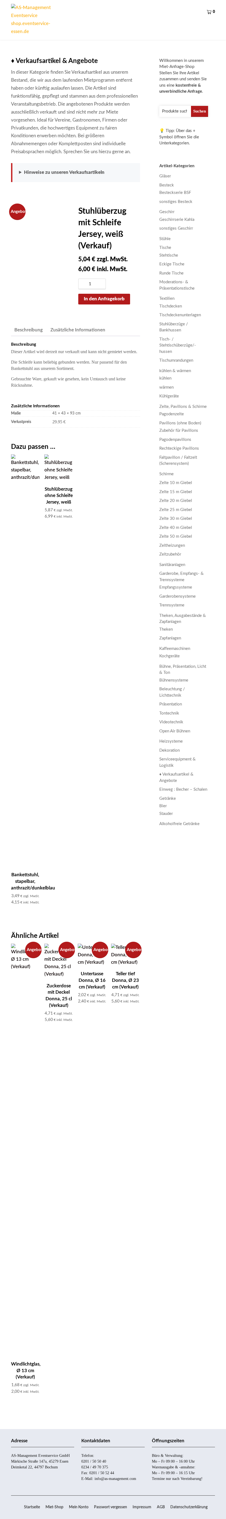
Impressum (142, 1507)
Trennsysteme (171, 605)
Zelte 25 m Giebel (175, 510)
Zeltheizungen (172, 545)
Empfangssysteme (175, 587)
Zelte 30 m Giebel (175, 519)
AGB (161, 1507)
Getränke (167, 798)
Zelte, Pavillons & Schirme (183, 407)
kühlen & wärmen (175, 371)
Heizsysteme (171, 741)
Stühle (165, 239)
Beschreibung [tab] (28, 330)
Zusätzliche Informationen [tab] (77, 330)
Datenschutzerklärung (189, 1507)
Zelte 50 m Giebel (175, 536)
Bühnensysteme (173, 680)
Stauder (166, 814)
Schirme (166, 474)
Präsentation (170, 704)
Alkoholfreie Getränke (179, 824)
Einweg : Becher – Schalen (183, 789)
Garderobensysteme (177, 596)
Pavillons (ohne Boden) (180, 423)
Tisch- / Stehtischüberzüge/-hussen (177, 345)
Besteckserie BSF (175, 193)
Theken (166, 629)
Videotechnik (171, 722)
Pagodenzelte (171, 414)
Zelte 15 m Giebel (175, 492)
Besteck (166, 185)
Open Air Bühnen (174, 731)
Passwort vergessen (110, 1507)
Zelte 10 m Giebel (175, 483)
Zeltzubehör (170, 554)
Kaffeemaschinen (174, 649)
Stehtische (168, 255)
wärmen (166, 387)
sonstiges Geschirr (176, 228)
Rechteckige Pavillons (179, 448)
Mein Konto (78, 1507)
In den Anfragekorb (104, 298)
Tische (165, 248)
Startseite (32, 1507)
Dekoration (169, 750)
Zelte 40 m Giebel (175, 528)
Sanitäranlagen (172, 565)
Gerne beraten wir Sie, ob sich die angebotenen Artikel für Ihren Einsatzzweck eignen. (75, 176)
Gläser (165, 176)
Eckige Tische (171, 264)
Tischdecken (170, 306)
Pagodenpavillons (175, 440)
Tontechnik (169, 713)
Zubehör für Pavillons (178, 430)
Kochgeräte (169, 656)
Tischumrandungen (176, 360)
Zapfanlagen (170, 638)
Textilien (166, 298)
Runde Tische (171, 273)
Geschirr (166, 212)
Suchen (199, 111)
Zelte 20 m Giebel (175, 501)
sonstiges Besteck (175, 202)
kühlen (165, 378)
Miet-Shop (54, 1507)
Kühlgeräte (169, 396)
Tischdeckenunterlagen (180, 315)
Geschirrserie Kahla (176, 220)
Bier (163, 806)
